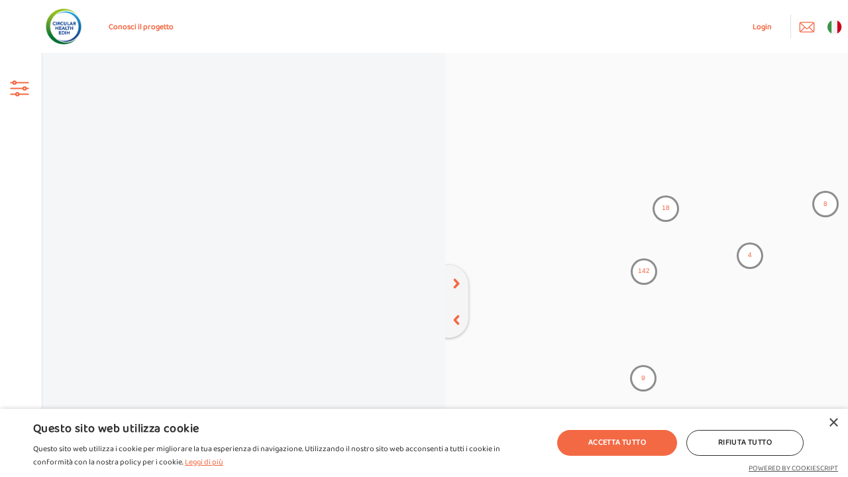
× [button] (833, 423)
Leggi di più (204, 462)
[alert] (424, 443)
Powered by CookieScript (793, 468)
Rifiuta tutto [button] (745, 442)
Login (762, 27)
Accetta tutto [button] (617, 442)
